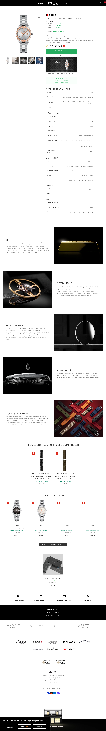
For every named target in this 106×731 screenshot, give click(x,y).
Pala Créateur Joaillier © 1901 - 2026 (53, 688)
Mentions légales (53, 682)
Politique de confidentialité (53, 677)
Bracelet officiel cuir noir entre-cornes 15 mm (41, 477)
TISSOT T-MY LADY (87, 103)
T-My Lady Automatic (15, 528)
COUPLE (65, 101)
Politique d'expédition (53, 679)
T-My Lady (40, 528)
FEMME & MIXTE (72, 101)
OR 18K (79, 101)
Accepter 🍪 (24, 726)
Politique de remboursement (53, 680)
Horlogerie (65, 3)
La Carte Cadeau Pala (53, 578)
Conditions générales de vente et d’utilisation (53, 675)
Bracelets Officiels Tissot (41, 473)
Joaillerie (40, 3)
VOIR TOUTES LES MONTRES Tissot (53, 544)
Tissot (15, 525)
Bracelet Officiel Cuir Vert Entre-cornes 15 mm (64, 477)
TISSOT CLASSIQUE (87, 101)
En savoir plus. (33, 721)
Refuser (39, 726)
